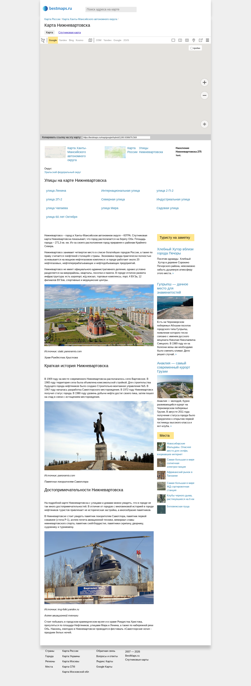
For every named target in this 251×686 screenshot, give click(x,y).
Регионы (50, 661)
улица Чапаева (57, 208)
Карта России (52, 19)
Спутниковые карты (137, 659)
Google (53, 40)
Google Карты (104, 666)
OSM (98, 40)
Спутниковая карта (69, 32)
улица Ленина (56, 190)
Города (49, 656)
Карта (49, 32)
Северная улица (113, 199)
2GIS (126, 40)
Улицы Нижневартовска (151, 150)
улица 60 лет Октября (61, 217)
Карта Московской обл (75, 671)
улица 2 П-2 (165, 190)
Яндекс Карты (104, 661)
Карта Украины (71, 656)
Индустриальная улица (173, 199)
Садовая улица (168, 208)
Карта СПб (68, 666)
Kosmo (79, 40)
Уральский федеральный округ (62, 172)
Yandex (63, 40)
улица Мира (109, 208)
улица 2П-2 (54, 199)
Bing (71, 40)
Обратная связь (105, 650)
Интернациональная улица (120, 190)
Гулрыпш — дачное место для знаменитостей (172, 288)
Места (49, 666)
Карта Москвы (70, 661)
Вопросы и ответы (107, 656)
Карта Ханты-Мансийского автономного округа (89, 19)
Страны (49, 650)
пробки (196, 48)
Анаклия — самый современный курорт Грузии (173, 367)
